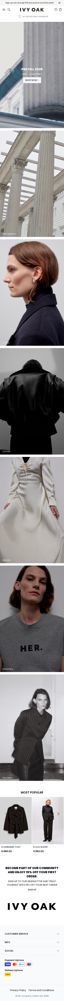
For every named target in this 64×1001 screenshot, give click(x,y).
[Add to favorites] (28, 799)
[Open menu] (3, 9)
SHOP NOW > (32, 80)
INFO (7, 941)
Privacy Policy (18, 989)
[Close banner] (59, 3)
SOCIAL (9, 949)
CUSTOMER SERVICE (16, 932)
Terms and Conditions (41, 989)
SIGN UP (32, 888)
